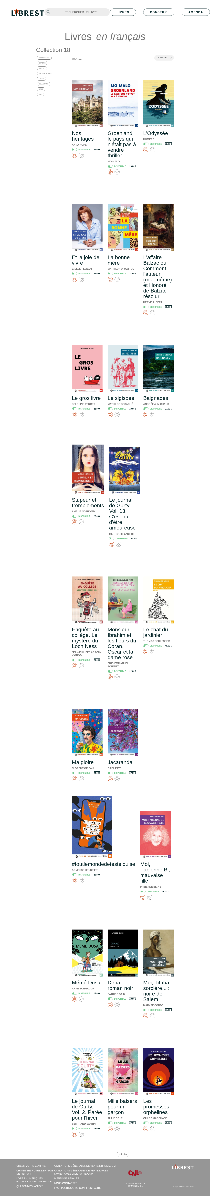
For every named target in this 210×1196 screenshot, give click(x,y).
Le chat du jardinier (155, 632)
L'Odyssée (155, 133)
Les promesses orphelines (156, 1106)
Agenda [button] (195, 12)
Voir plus (123, 1154)
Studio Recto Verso (187, 1187)
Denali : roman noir (120, 985)
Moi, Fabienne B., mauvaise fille (155, 872)
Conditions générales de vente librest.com (85, 1165)
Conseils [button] (159, 12)
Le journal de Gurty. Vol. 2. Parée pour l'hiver (87, 1109)
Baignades (155, 398)
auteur (42, 68)
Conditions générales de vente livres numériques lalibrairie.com (81, 1172)
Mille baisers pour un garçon (122, 1106)
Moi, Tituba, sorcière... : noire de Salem (157, 991)
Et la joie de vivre (85, 260)
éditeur (42, 63)
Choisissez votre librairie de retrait (34, 1172)
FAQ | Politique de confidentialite (77, 1188)
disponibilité (44, 58)
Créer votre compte (31, 1165)
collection (44, 84)
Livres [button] (123, 12)
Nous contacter (65, 1183)
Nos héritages (83, 136)
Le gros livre (86, 398)
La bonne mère (119, 260)
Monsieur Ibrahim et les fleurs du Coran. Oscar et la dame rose (122, 643)
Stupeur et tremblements (88, 502)
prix (40, 94)
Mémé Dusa (86, 983)
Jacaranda (120, 762)
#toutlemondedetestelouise (103, 864)
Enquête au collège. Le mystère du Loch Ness (85, 638)
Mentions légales (66, 1178)
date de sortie (45, 73)
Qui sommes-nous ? (29, 1186)
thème (41, 79)
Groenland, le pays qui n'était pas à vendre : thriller (122, 144)
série (41, 89)
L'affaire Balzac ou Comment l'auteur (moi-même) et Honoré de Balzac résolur (157, 276)
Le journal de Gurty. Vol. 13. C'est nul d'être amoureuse (122, 514)
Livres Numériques (34, 1180)
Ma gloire (83, 762)
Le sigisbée (121, 398)
